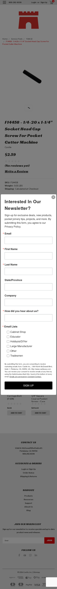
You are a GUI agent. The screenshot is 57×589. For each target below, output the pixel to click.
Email (8, 233)
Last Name (11, 264)
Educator (15, 336)
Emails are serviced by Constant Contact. (25, 376)
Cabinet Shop (18, 332)
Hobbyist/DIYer (18, 341)
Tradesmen (16, 355)
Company (10, 295)
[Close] (53, 197)
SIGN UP (28, 385)
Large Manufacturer (21, 346)
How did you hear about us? (21, 311)
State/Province (13, 280)
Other (13, 351)
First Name (11, 249)
